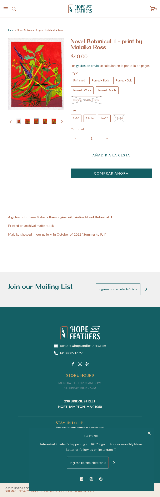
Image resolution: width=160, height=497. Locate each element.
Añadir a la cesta (111, 155)
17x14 (119, 118)
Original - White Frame (86, 100)
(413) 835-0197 (71, 353)
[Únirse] (146, 289)
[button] (10, 121)
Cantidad (77, 129)
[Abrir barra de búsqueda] (15, 8)
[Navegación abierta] (5, 8)
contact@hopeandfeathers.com (83, 345)
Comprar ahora (111, 173)
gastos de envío (87, 65)
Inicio (11, 30)
